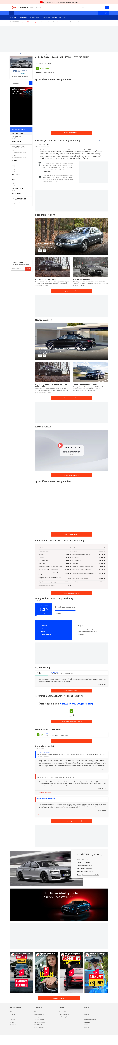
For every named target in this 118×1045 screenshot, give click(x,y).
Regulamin (12, 1019)
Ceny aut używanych (35, 17)
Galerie (14, 170)
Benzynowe (49, 63)
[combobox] (21, 83)
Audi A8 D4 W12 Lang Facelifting (19, 70)
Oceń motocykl (63, 1017)
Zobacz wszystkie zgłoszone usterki (70, 821)
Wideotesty (62, 17)
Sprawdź (28, 268)
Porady (85, 1012)
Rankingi (54, 17)
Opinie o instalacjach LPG (19, 198)
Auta (11, 13)
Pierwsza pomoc (88, 1017)
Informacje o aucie (17, 133)
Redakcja (12, 1014)
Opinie (29, 13)
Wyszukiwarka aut (39, 1012)
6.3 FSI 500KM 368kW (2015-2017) (45, 72)
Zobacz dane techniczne (70, 593)
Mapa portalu (13, 1024)
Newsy (13, 165)
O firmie (12, 1012)
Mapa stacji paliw (38, 1030)
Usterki (19, 156)
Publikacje (14, 161)
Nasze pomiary (16, 175)
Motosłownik (87, 1022)
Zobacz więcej (70, 475)
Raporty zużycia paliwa (19, 146)
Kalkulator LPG (38, 1024)
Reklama (12, 1017)
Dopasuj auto (13, 17)
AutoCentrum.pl (19, 7)
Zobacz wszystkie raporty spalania (71, 741)
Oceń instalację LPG (64, 1014)
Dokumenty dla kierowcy (90, 1019)
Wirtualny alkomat (39, 1019)
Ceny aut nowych (23, 17)
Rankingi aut (37, 1017)
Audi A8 (14, 129)
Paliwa (36, 13)
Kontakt (12, 1022)
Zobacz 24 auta (70, 132)
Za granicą (86, 1024)
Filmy (13, 179)
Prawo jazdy (87, 1027)
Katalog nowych (16, 137)
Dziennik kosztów (19, 194)
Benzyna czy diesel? (39, 1022)
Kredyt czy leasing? (39, 1027)
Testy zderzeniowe (17, 203)
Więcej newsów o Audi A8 (70, 398)
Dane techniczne (20, 13)
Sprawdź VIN (62, 1012)
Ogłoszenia (46, 17)
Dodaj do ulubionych (101, 140)
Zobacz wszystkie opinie (70, 690)
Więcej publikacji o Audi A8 (70, 291)
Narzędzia (44, 13)
